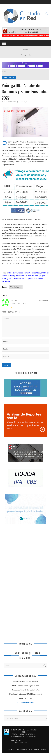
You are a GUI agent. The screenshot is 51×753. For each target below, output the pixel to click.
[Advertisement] (25, 555)
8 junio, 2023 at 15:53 (18, 304)
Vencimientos (9, 77)
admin (21, 102)
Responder (43, 300)
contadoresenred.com (25, 702)
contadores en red (23, 749)
